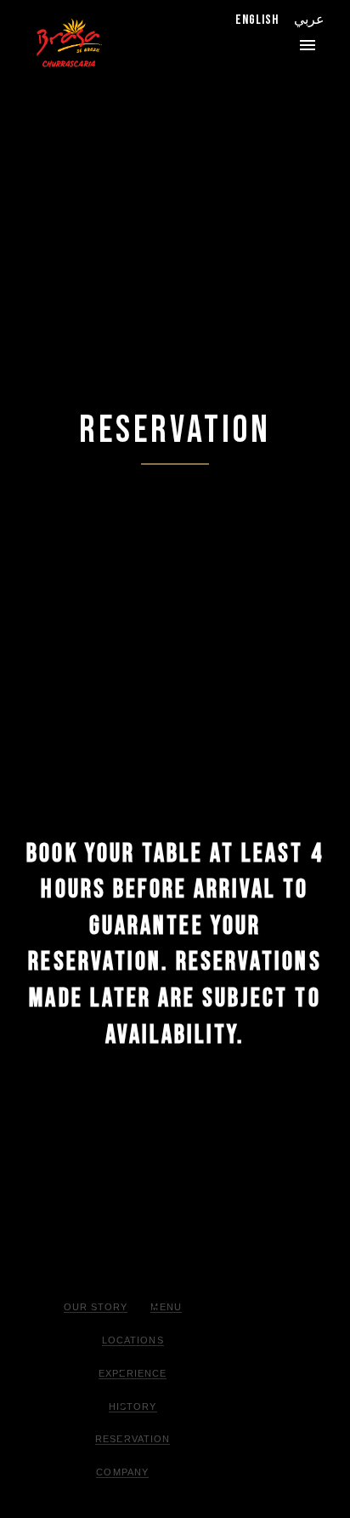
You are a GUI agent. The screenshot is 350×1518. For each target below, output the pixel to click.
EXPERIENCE (133, 1373)
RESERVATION (132, 1439)
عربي (309, 20)
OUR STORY (96, 1307)
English (257, 20)
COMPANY (122, 1472)
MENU (165, 1307)
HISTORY (133, 1406)
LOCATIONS (133, 1340)
